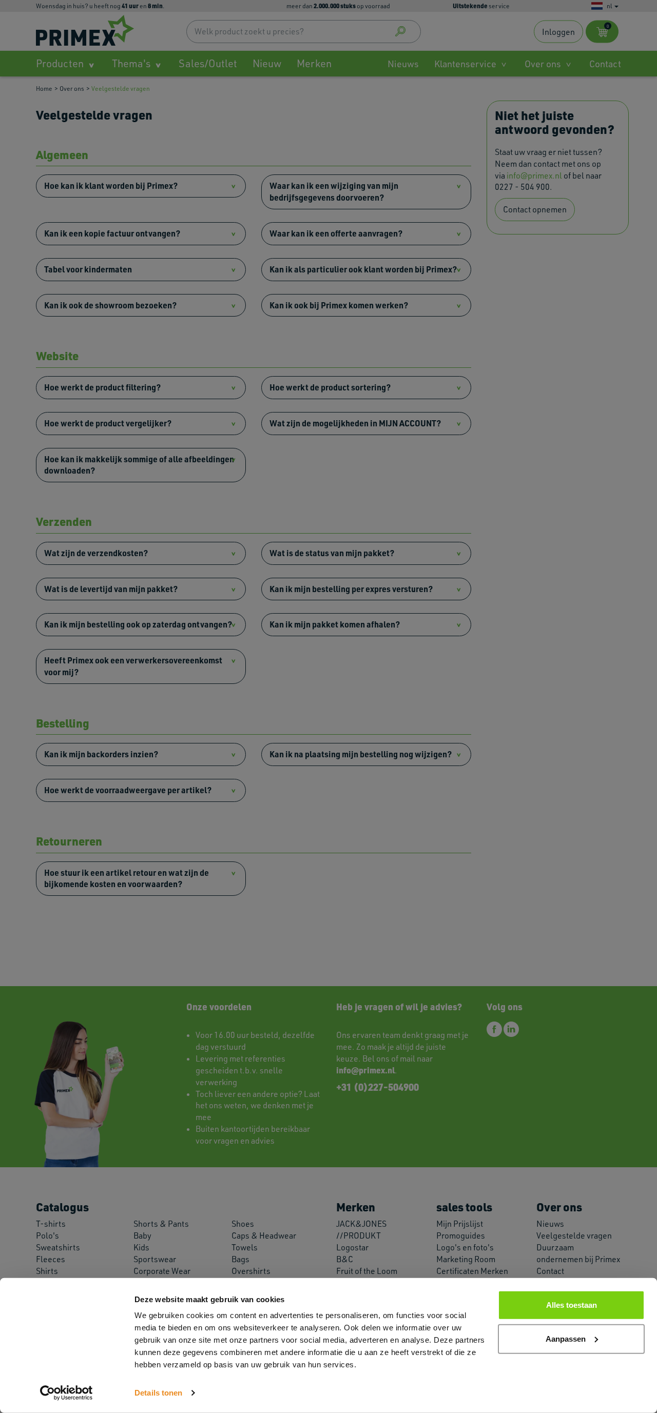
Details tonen (158, 1392)
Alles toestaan (571, 1305)
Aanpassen (566, 1338)
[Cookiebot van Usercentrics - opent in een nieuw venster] (66, 1393)
